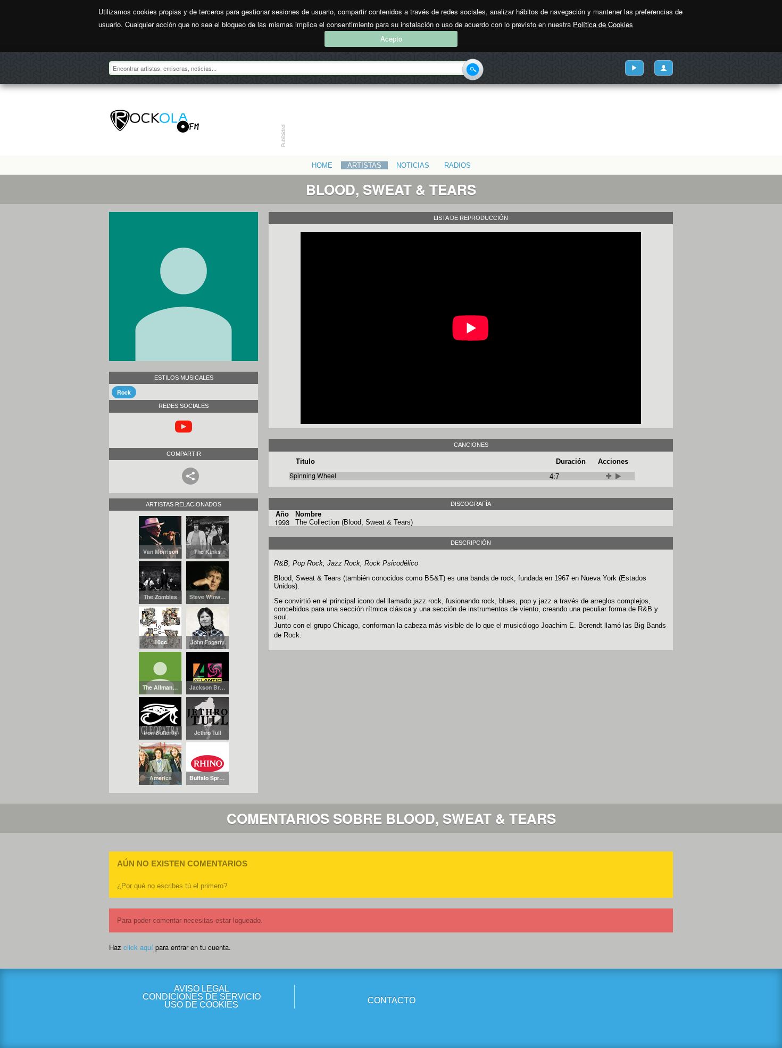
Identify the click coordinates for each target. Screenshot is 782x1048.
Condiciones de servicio (202, 997)
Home (322, 165)
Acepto (391, 39)
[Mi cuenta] (663, 68)
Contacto (391, 1000)
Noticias (412, 165)
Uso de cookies (201, 1005)
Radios (457, 165)
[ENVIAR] (473, 69)
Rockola (154, 121)
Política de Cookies (603, 24)
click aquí (138, 947)
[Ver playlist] (634, 68)
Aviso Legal (201, 989)
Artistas (364, 165)
